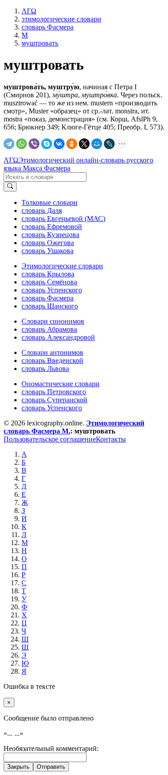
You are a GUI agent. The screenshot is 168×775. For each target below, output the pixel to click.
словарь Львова (45, 368)
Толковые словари (50, 202)
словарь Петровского (54, 392)
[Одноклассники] (71, 143)
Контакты (111, 439)
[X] (84, 143)
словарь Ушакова (47, 250)
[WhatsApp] (21, 143)
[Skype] (46, 143)
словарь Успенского (52, 290)
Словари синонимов (53, 321)
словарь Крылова (48, 274)
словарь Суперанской (54, 400)
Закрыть (18, 766)
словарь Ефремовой (52, 226)
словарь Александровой (58, 337)
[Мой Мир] (96, 143)
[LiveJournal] (109, 143)
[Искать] (10, 187)
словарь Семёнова (49, 282)
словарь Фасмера (47, 298)
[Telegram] (9, 143)
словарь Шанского (50, 306)
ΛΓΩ (11, 160)
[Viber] (34, 143)
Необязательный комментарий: (51, 748)
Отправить (51, 766)
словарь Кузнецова (50, 234)
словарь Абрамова (49, 329)
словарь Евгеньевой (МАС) (63, 218)
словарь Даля (42, 210)
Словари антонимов (52, 352)
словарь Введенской (52, 360)
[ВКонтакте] (59, 143)
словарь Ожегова (48, 242)
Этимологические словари (62, 266)
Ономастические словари (60, 384)
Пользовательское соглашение (50, 439)
